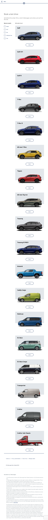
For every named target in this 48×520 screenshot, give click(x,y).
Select (29, 44)
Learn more (15, 502)
